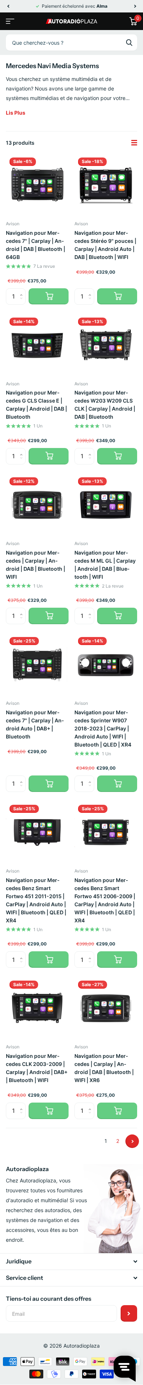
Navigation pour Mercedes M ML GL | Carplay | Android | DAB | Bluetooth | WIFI (105, 564)
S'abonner (129, 1313)
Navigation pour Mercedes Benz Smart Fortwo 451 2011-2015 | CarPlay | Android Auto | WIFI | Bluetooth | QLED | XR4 (36, 900)
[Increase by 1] (22, 291)
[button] (8, 6)
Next (132, 1141)
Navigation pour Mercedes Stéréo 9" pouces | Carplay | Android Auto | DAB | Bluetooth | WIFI (105, 245)
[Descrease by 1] (22, 302)
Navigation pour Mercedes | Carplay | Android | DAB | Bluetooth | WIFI (35, 564)
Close (71, 1261)
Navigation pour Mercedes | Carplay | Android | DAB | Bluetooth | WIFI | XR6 (104, 1068)
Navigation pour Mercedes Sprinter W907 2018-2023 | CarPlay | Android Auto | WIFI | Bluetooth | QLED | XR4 (102, 728)
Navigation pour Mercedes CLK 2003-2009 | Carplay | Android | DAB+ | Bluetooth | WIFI (36, 1068)
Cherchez (129, 42)
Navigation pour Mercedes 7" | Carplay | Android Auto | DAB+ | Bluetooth (35, 724)
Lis (15, 113)
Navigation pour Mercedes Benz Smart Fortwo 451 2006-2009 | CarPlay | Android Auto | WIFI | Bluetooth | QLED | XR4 (104, 900)
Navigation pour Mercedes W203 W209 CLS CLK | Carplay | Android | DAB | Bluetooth (104, 404)
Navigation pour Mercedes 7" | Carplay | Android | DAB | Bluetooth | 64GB (35, 245)
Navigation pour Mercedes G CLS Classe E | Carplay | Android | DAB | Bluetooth (36, 404)
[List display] (134, 143)
